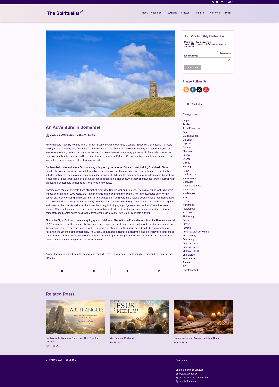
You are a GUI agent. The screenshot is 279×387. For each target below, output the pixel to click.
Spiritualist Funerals (186, 381)
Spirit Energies (190, 243)
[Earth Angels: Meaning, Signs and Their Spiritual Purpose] (75, 317)
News (186, 201)
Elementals (188, 151)
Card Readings (190, 136)
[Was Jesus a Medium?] (139, 317)
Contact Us (216, 13)
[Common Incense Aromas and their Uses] (203, 317)
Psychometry (189, 235)
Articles (185, 13)
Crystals (187, 143)
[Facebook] (213, 2)
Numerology (189, 205)
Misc (185, 197)
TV (184, 266)
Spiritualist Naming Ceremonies (192, 377)
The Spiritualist (194, 104)
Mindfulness (189, 193)
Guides (186, 162)
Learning (172, 13)
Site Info (200, 13)
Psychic (187, 228)
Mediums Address (192, 185)
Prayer (186, 224)
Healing (91, 135)
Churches (156, 13)
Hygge (186, 170)
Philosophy (188, 216)
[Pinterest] (127, 271)
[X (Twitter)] (94, 271)
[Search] (222, 2)
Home (145, 13)
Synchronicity (190, 258)
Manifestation (189, 178)
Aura (185, 132)
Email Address (207, 55)
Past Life (187, 212)
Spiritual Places (191, 251)
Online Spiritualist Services (189, 370)
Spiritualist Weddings (186, 373)
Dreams (187, 147)
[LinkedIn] (159, 271)
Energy (186, 155)
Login (230, 2)
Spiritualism (189, 255)
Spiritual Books (190, 247)
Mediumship (189, 189)
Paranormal (189, 209)
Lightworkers (189, 174)
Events (186, 159)
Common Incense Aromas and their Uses (196, 338)
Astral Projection (191, 128)
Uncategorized (190, 270)
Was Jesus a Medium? (122, 338)
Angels (186, 120)
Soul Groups (189, 239)
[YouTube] (217, 2)
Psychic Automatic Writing (196, 231)
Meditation (188, 182)
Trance (186, 262)
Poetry (186, 220)
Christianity (188, 140)
